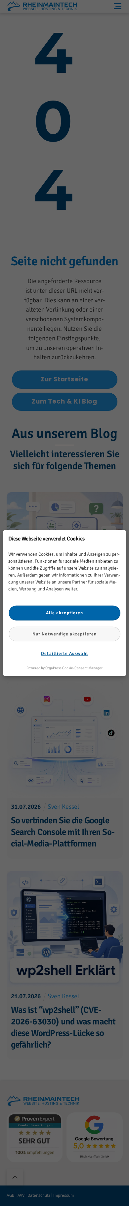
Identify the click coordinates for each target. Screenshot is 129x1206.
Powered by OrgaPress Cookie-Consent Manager (64, 668)
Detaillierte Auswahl (64, 653)
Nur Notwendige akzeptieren (64, 634)
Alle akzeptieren (64, 613)
